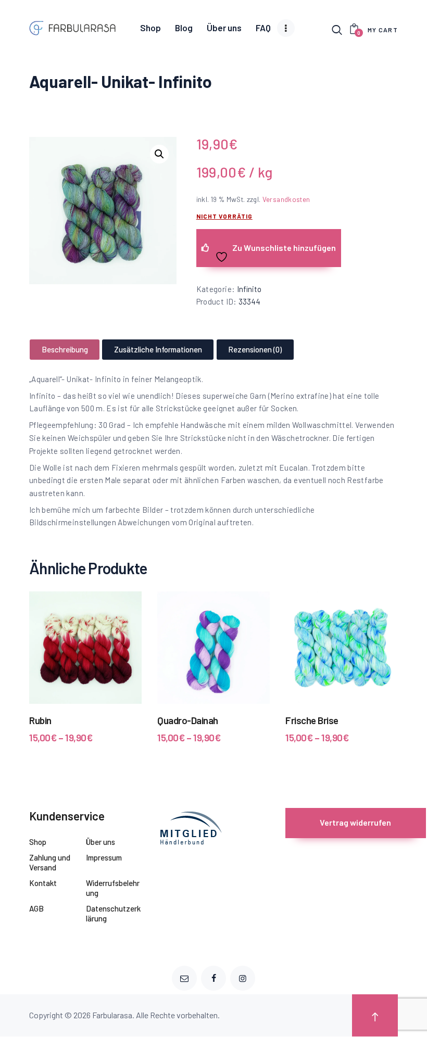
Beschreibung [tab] (65, 349)
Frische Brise (311, 720)
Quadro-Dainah (187, 720)
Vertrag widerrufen (355, 822)
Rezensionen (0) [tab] (255, 349)
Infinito (249, 289)
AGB (36, 908)
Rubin (40, 720)
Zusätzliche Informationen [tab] (158, 349)
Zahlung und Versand (49, 862)
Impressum (104, 857)
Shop (37, 841)
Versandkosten (286, 199)
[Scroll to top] (375, 1015)
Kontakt (43, 883)
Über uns (100, 841)
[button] (159, 154)
